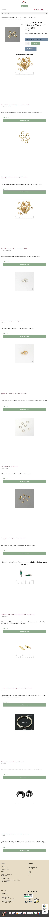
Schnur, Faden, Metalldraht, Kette (9, 898)
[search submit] (47, 13)
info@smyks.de (4, 875)
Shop (30, 871)
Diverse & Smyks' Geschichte (8, 902)
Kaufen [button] (36, 43)
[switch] (45, 912)
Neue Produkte (5, 893)
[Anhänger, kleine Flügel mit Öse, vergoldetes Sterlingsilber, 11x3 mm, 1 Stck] (24, 662)
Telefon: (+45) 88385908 (6, 874)
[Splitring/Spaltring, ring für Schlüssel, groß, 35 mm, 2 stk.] (24, 736)
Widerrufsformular (32, 870)
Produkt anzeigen (24, 120)
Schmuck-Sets (5, 894)
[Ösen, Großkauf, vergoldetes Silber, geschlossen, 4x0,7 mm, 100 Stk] (24, 79)
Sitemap (29, 875)
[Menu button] (47, 10)
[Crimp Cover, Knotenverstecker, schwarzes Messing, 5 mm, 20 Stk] (24, 808)
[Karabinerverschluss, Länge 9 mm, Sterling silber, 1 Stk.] (24, 295)
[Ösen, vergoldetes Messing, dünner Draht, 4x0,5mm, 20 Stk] (24, 512)
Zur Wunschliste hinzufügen (29, 49)
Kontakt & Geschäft (33, 867)
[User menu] (40, 10)
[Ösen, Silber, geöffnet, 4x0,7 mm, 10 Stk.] (24, 441)
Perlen (3, 896)
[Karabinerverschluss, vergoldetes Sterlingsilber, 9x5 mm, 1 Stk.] (24, 367)
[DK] (35, 9)
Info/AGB (31, 868)
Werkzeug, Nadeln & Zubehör (8, 900)
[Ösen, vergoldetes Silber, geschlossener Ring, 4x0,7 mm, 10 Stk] (24, 151)
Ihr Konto (30, 874)
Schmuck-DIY (24, 6)
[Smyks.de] (24, 3)
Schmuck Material (5, 897)
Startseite (31, 866)
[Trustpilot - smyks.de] (28, 896)
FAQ (30, 872)
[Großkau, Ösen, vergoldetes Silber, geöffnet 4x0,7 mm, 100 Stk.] (24, 223)
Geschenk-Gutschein (6, 901)
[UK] (38, 9)
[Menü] (43, 904)
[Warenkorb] (44, 10)
